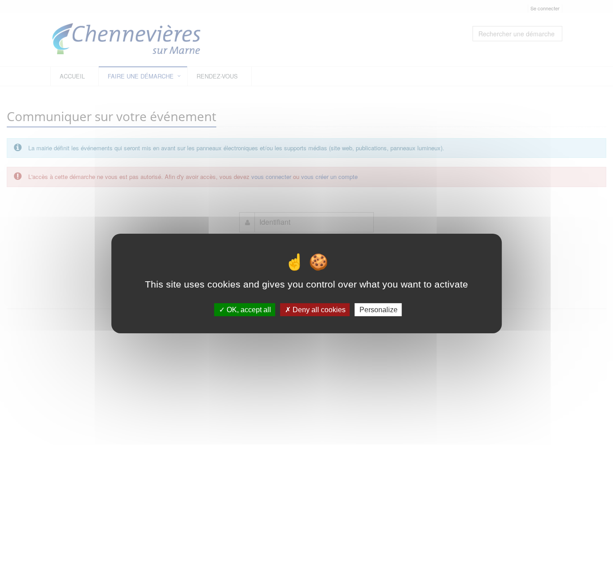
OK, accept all (248, 310)
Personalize (378, 310)
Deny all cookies (318, 310)
